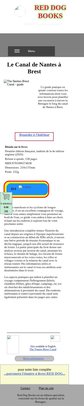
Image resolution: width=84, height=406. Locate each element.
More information (33, 358)
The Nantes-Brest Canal (43, 349)
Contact (25, 388)
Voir (6, 211)
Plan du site (46, 388)
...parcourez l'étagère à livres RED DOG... (34, 373)
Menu (31, 51)
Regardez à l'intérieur (34, 135)
